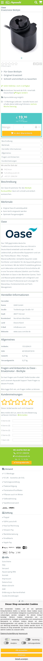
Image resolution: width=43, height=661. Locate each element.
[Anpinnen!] (40, 63)
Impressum (6, 579)
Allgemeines (6, 153)
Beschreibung (7, 141)
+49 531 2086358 (10, 176)
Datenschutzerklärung (9, 633)
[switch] (7, 639)
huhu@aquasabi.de (11, 173)
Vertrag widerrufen (22, 462)
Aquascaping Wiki (9, 572)
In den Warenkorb (22, 133)
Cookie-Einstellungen (10, 596)
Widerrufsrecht (8, 585)
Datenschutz (7, 582)
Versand (25, 121)
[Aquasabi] (12, 2)
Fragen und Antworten (10, 157)
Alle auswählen (21, 650)
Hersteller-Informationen (11, 149)
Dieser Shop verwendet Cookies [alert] (21, 604)
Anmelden (23, 415)
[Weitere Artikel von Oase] (21, 232)
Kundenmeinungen (9, 161)
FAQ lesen (8, 169)
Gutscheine (6, 561)
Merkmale (5, 145)
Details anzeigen (21, 659)
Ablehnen (21, 655)
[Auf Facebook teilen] (34, 63)
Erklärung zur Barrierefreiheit (13, 592)
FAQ (3, 565)
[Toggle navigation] (2, 2)
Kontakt (5, 575)
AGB (3, 589)
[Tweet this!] (37, 63)
